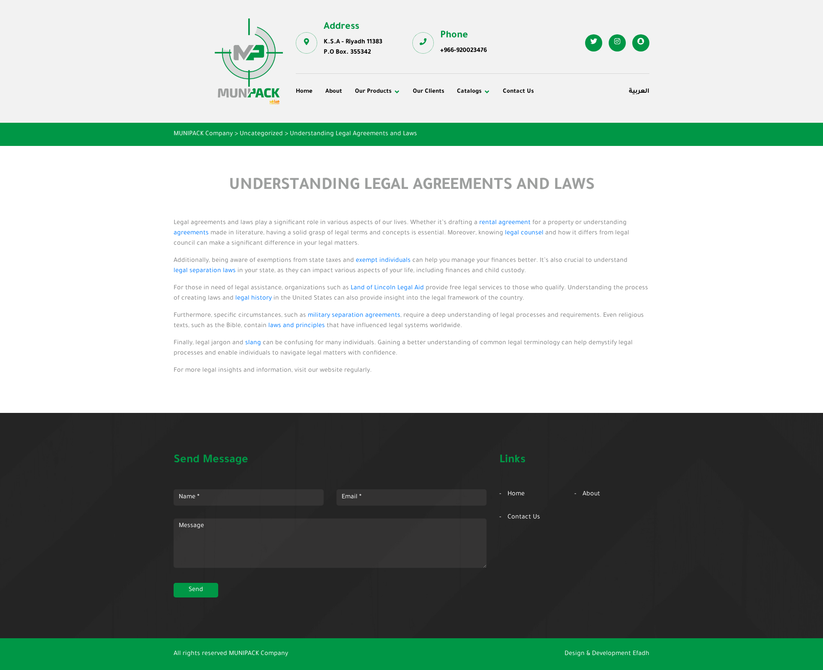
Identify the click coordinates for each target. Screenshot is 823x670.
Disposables (319, 119)
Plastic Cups (320, 130)
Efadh (641, 654)
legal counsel (524, 233)
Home (304, 91)
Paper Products (558, 130)
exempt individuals (383, 261)
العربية (639, 91)
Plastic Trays (554, 142)
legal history (253, 298)
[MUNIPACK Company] (249, 61)
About (333, 91)
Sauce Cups (436, 154)
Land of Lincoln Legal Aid (387, 288)
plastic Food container (335, 142)
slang (253, 343)
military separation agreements (354, 315)
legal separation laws (205, 271)
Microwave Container (450, 130)
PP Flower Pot (322, 154)
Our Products (373, 91)
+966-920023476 (463, 51)
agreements (191, 233)
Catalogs (469, 91)
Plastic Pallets (439, 119)
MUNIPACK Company (258, 654)
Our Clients (428, 91)
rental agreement (505, 223)
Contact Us (518, 91)
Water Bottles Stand (565, 119)
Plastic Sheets (439, 142)
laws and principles (296, 326)
